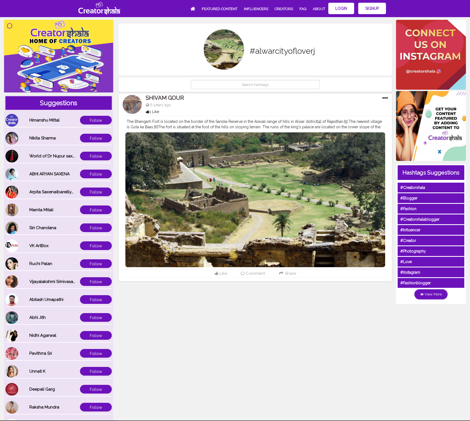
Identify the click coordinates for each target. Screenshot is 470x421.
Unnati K (37, 371)
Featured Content (219, 9)
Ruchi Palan (40, 263)
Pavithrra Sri (40, 353)
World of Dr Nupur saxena (54, 156)
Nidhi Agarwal (42, 335)
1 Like (154, 112)
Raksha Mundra (44, 407)
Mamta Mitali (41, 209)
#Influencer (410, 230)
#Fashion (408, 209)
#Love (406, 262)
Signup (372, 8)
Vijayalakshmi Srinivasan (52, 281)
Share (290, 273)
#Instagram (410, 272)
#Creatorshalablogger (420, 219)
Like (222, 273)
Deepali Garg (42, 389)
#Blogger (409, 198)
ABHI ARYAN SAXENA (49, 173)
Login (341, 8)
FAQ (302, 9)
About (319, 9)
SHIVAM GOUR (165, 98)
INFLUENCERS (256, 9)
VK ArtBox (39, 245)
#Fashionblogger (415, 283)
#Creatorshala (412, 187)
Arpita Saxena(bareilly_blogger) (60, 191)
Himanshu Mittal (44, 120)
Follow (96, 120)
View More (433, 294)
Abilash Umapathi (46, 299)
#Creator (408, 240)
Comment (255, 273)
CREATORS (284, 9)
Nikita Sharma (42, 138)
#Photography (413, 251)
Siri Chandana (42, 227)
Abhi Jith (37, 317)
